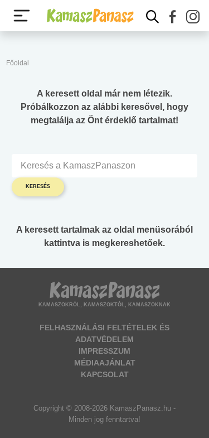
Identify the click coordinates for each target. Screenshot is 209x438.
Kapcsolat (105, 374)
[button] (173, 16)
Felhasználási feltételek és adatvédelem (104, 333)
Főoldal (17, 63)
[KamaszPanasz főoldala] (90, 15)
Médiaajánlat (104, 362)
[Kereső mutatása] (153, 16)
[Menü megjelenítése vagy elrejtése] (21, 15)
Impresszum (104, 350)
